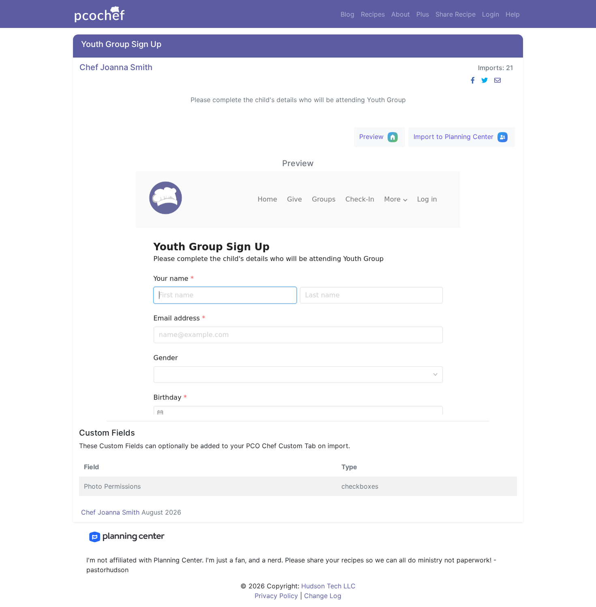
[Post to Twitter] (484, 80)
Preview (372, 136)
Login (490, 14)
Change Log (321, 596)
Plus (422, 14)
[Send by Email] (497, 80)
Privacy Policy (276, 596)
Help (513, 14)
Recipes (374, 14)
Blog (349, 14)
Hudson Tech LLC (328, 586)
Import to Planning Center (454, 136)
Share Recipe (455, 14)
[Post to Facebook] (473, 80)
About (400, 14)
